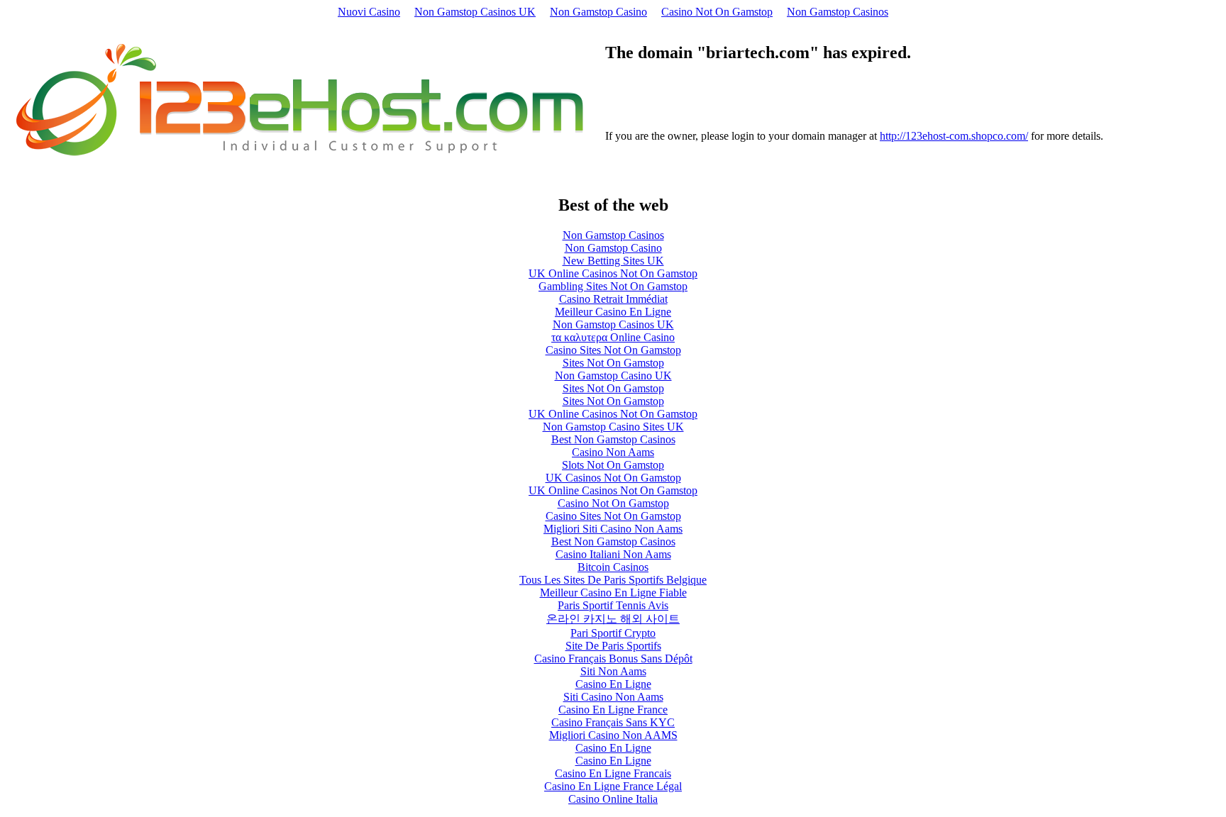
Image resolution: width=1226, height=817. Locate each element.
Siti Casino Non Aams (613, 697)
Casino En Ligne (613, 684)
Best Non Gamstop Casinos (613, 439)
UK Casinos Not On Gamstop (613, 478)
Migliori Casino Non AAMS (613, 735)
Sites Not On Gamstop (613, 363)
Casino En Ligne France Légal (613, 786)
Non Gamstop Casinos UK (475, 12)
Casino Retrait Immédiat (613, 299)
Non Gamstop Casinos (837, 12)
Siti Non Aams (613, 671)
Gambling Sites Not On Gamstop (613, 286)
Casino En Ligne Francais (613, 773)
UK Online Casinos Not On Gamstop (613, 273)
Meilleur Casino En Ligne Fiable (613, 593)
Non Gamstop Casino (598, 12)
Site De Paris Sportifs (613, 646)
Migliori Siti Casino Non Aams (613, 529)
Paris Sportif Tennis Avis (613, 605)
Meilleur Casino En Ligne (613, 312)
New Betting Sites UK (613, 261)
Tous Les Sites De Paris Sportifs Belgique (613, 580)
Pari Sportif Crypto (613, 633)
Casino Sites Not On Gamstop (613, 350)
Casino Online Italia (613, 799)
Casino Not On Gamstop (717, 12)
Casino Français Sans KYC (613, 722)
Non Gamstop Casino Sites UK (613, 427)
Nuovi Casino (369, 12)
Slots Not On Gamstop (613, 465)
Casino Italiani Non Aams (613, 554)
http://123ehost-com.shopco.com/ (954, 136)
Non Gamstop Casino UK (613, 375)
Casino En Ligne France (613, 710)
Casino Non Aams (613, 452)
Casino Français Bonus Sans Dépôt (613, 658)
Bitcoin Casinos (613, 567)
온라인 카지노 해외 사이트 (613, 619)
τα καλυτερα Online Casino (613, 337)
